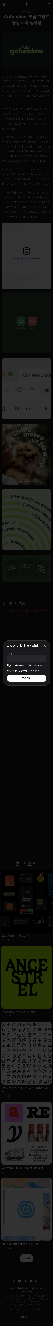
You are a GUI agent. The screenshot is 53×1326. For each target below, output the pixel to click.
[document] (26, 663)
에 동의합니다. (27, 665)
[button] (44, 645)
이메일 (10, 654)
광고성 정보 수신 (21, 671)
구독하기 (26, 678)
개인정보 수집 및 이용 (23, 665)
